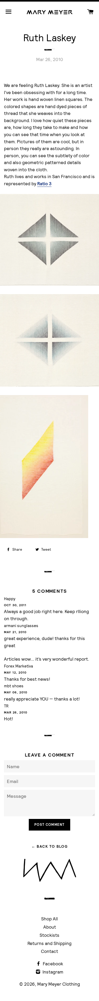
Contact (49, 951)
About (49, 927)
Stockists (49, 935)
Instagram (52, 972)
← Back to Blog (49, 846)
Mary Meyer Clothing (58, 984)
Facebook (52, 963)
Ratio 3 (44, 184)
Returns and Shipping (49, 943)
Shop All (49, 918)
